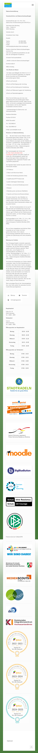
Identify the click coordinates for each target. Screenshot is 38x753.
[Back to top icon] (31, 747)
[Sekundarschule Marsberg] (8, 5)
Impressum (10, 741)
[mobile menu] (32, 4)
